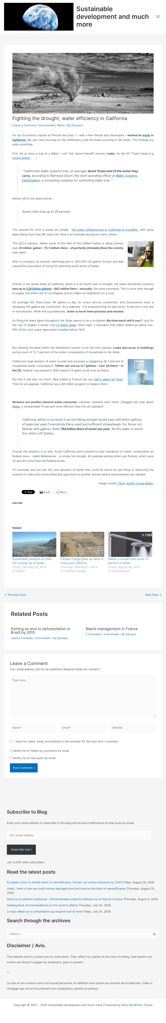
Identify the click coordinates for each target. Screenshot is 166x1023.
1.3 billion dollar (65, 325)
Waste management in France (112, 628)
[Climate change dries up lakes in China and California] (82, 544)
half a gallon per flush (108, 379)
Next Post (153, 595)
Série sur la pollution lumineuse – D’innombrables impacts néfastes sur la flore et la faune (65, 899)
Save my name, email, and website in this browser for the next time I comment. (67, 741)
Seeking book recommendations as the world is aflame (42, 905)
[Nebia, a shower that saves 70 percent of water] (130, 544)
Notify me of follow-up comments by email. (41, 750)
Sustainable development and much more (112, 16)
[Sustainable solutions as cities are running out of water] (34, 544)
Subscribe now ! (21, 849)
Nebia (16, 406)
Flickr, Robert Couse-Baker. (136, 483)
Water (61, 125)
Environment (47, 125)
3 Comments (93, 634)
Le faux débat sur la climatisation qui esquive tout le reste (44, 911)
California (19, 140)
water (146, 135)
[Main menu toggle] (158, 17)
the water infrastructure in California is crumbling (105, 229)
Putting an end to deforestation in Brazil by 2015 (40, 630)
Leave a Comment (24, 125)
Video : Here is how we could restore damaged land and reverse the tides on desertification (66, 888)
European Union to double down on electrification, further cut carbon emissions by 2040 (64, 882)
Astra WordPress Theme (137, 1005)
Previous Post (15, 595)
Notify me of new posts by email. (34, 758)
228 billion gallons (39, 288)
